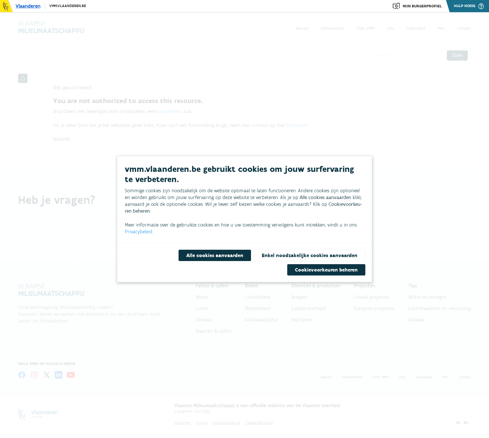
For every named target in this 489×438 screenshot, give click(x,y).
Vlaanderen (28, 6)
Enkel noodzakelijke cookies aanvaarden (309, 255)
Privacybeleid (138, 231)
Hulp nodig (464, 6)
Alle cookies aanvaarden (214, 255)
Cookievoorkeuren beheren (326, 270)
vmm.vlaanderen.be (67, 5)
